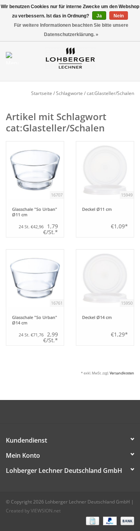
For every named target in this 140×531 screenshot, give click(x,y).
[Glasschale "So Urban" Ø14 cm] (35, 278)
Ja (99, 16)
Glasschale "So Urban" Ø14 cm (34, 320)
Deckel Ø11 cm (97, 209)
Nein (119, 16)
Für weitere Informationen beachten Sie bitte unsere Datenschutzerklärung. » (71, 29)
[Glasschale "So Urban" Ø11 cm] (35, 170)
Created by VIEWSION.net (33, 510)
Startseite (41, 93)
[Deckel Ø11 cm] (105, 170)
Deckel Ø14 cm (97, 317)
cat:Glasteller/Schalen (110, 93)
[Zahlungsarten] (91, 520)
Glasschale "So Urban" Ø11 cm (34, 212)
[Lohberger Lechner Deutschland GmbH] (82, 57)
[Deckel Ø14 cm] (105, 278)
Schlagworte (69, 93)
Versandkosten (122, 373)
